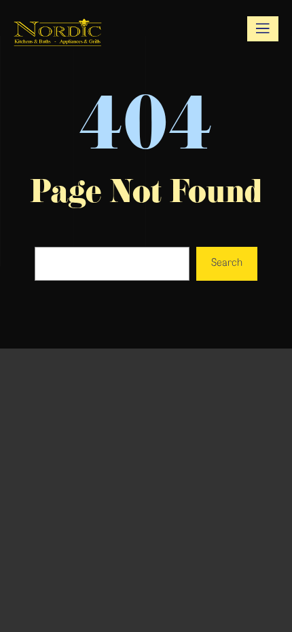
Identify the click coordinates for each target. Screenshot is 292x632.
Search (226, 263)
